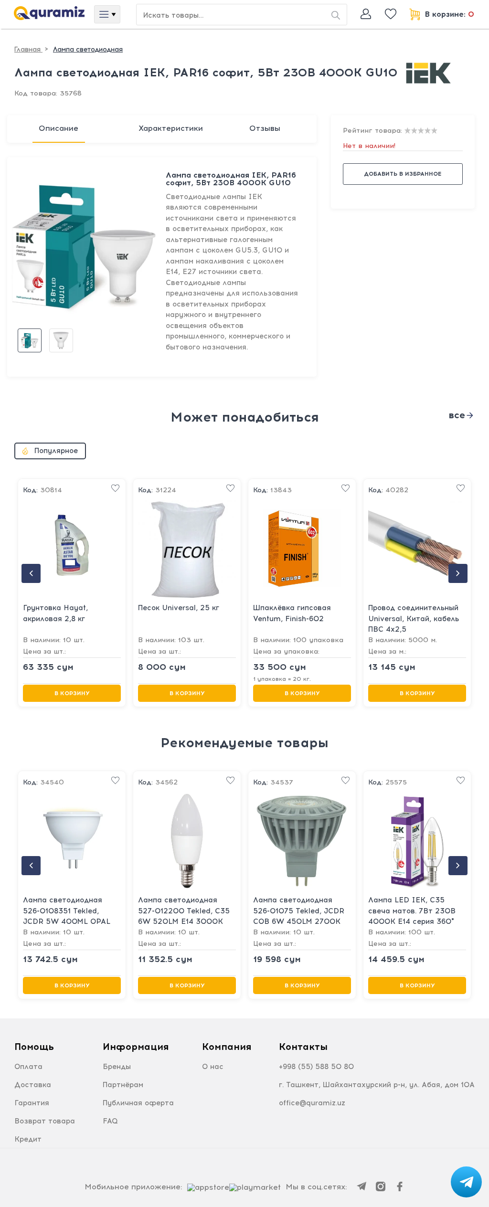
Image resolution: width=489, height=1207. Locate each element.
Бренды (117, 1066)
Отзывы (264, 128)
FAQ (110, 1121)
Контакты (303, 1046)
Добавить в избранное (402, 173)
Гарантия (31, 1103)
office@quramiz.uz (312, 1103)
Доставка (32, 1084)
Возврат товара (44, 1121)
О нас (212, 1066)
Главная (28, 49)
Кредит (28, 1139)
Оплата (28, 1066)
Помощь (34, 1046)
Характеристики (170, 128)
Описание (58, 128)
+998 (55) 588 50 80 (316, 1066)
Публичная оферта (138, 1103)
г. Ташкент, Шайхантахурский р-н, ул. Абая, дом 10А (377, 1084)
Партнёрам (123, 1084)
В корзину (72, 693)
